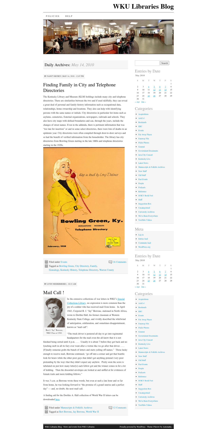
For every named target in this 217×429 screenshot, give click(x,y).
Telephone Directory (88, 269)
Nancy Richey (54, 76)
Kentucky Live (144, 158)
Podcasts (141, 187)
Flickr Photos (143, 142)
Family (93, 266)
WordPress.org (144, 246)
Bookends (142, 122)
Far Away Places (145, 134)
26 (154, 95)
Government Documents (148, 150)
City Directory (82, 266)
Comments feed (144, 242)
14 (165, 89)
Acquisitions (143, 114)
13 (160, 89)
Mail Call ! (53, 292)
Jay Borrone (79, 411)
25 (149, 95)
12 (154, 89)
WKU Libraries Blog (143, 6)
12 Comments (119, 407)
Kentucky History (68, 269)
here (57, 399)
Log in (141, 234)
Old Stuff (142, 175)
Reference (142, 191)
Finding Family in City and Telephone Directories (79, 87)
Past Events (143, 179)
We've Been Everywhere (148, 215)
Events (64, 261)
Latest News (143, 162)
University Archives (146, 211)
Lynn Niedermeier (56, 284)
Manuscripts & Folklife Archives (76, 407)
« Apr (137, 101)
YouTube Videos (145, 219)
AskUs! (141, 118)
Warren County (106, 269)
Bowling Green (66, 266)
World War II (92, 411)
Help (69, 16)
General (141, 146)
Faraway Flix (143, 138)
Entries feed (143, 238)
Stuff (140, 199)
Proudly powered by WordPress (132, 426)
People (141, 183)
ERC (140, 126)
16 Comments (119, 261)
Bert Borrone (65, 411)
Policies (53, 16)
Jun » (143, 101)
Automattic (167, 426)
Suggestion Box (144, 203)
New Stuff (142, 171)
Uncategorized (144, 207)
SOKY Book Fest (145, 195)
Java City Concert (145, 154)
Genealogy (54, 269)
